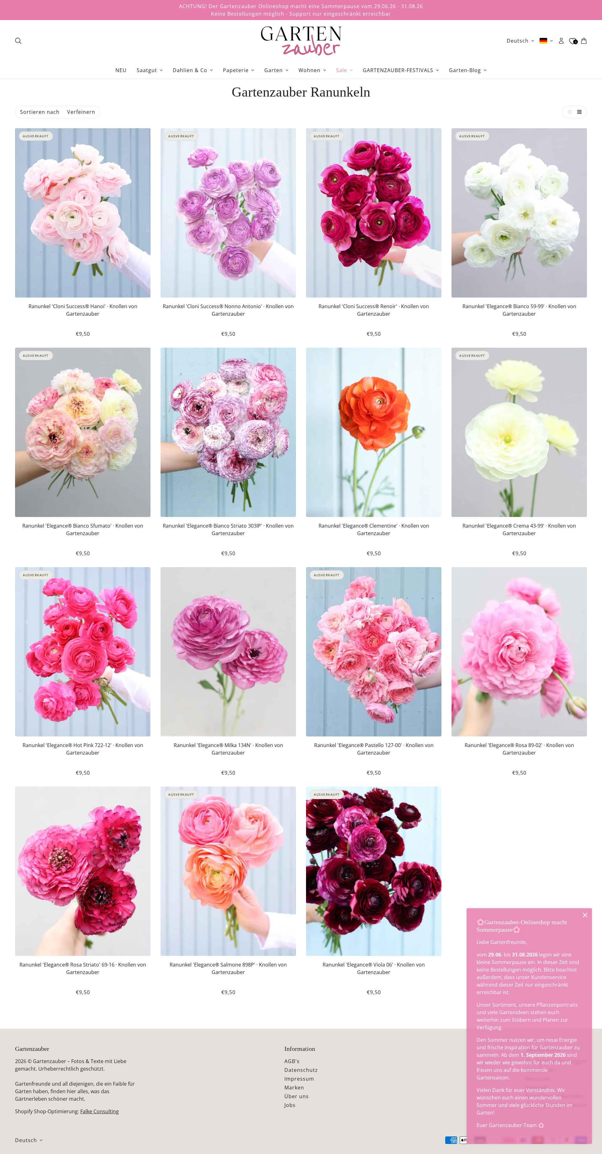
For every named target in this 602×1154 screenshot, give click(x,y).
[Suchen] (18, 41)
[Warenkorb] (584, 41)
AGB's (292, 1061)
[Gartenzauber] (301, 40)
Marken (294, 1087)
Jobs (290, 1105)
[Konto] (561, 41)
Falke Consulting (99, 1111)
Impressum (299, 1078)
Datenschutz (301, 1070)
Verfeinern (81, 111)
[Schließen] (585, 915)
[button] (568, 112)
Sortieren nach (40, 111)
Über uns (296, 1096)
